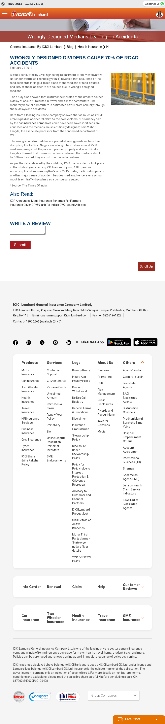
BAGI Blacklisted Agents (130, 397)
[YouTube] (55, 342)
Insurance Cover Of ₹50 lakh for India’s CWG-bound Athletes (48, 204)
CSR (100, 383)
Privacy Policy (81, 370)
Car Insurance (30, 380)
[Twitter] (42, 342)
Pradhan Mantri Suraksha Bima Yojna (133, 422)
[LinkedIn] (68, 342)
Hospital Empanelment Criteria (132, 437)
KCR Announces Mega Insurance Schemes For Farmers (45, 200)
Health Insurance (90, 46)
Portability (53, 425)
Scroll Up (146, 266)
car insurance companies (35, 123)
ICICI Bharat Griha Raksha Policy (30, 460)
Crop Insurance (31, 439)
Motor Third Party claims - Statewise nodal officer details (81, 542)
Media (101, 431)
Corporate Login (133, 376)
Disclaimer (79, 418)
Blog (70, 46)
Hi (107, 46)
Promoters (105, 376)
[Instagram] (28, 342)
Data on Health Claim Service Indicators (132, 489)
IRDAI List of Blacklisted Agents (130, 504)
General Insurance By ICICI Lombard (36, 46)
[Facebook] (15, 342)
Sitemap (128, 468)
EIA (49, 431)
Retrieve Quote (56, 387)
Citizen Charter (56, 380)
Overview (103, 370)
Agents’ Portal (132, 370)
